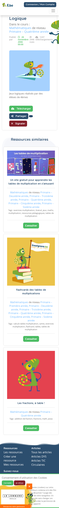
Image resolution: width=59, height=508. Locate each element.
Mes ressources (14, 464)
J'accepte (7, 483)
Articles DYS (38, 456)
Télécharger (23, 109)
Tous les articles (41, 452)
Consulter (31, 225)
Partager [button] (20, 116)
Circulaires (38, 464)
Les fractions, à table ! (31, 403)
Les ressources (13, 452)
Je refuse (19, 483)
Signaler (20, 123)
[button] (31, 116)
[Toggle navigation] (53, 11)
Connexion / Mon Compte (40, 4)
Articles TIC (38, 460)
